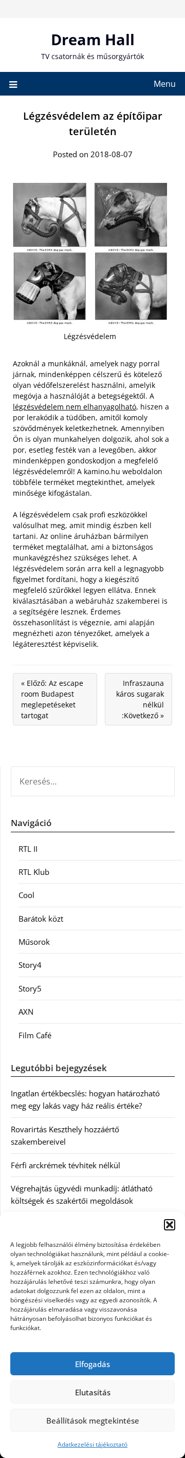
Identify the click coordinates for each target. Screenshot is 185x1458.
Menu (165, 83)
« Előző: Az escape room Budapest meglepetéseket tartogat (52, 699)
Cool (26, 895)
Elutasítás (92, 1392)
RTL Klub (33, 872)
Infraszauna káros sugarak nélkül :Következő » (140, 699)
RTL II (28, 849)
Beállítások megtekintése (92, 1420)
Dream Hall (93, 39)
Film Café (34, 1035)
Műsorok (34, 942)
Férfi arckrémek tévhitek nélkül (65, 1165)
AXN (25, 1011)
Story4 (30, 965)
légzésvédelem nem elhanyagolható (74, 407)
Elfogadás (92, 1364)
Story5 (30, 988)
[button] (169, 1225)
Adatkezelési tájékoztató (92, 1444)
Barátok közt (40, 918)
